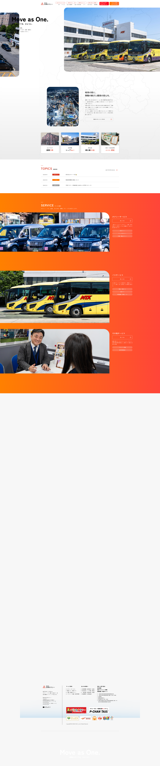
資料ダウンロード (82, 2)
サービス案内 (69, 686)
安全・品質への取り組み (117, 558)
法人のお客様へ (70, 4)
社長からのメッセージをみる (99, 119)
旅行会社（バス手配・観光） (88, 690)
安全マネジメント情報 (102, 689)
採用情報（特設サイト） (102, 691)
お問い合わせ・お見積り (92, 2)
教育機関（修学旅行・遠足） (88, 689)
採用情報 (95, 4)
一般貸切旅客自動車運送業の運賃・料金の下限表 (107, 695)
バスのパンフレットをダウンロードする (60, 484)
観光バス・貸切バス (71, 690)
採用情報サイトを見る (101, 647)
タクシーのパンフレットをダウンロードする (60, 479)
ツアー (84, 4)
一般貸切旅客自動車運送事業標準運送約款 (106, 694)
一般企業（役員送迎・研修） (88, 692)
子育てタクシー (70, 2)
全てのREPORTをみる (110, 590)
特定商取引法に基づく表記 (103, 699)
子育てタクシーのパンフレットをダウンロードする (60, 489)
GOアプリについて (60, 2)
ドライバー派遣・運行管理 (73, 694)
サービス (63, 4)
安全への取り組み (78, 4)
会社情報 (99, 688)
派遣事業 (100, 696)
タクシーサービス (71, 689)
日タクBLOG (90, 4)
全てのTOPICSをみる (110, 170)
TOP (59, 4)
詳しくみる (122, 220)
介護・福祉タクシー (71, 692)
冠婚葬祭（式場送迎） (87, 694)
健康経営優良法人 (101, 698)
